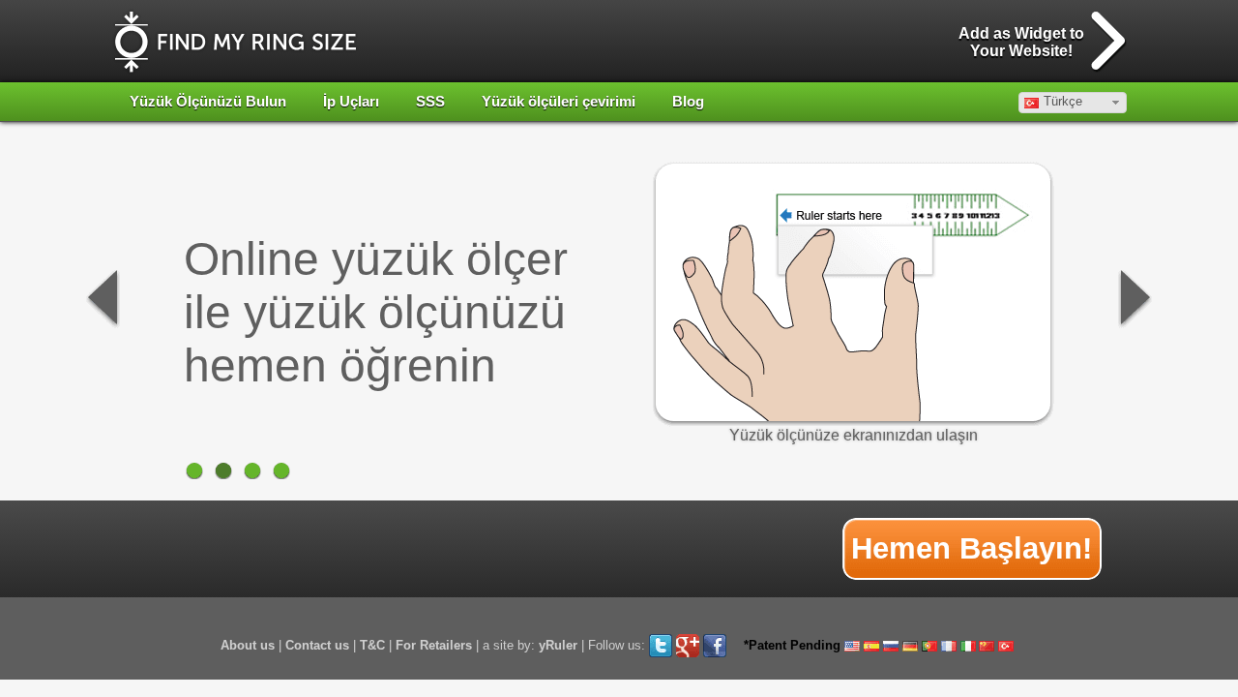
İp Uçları (351, 101)
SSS (430, 101)
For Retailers (434, 645)
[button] (1072, 102)
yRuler (558, 645)
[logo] (235, 42)
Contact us (317, 645)
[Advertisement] (470, 548)
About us (248, 645)
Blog (688, 101)
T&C (372, 645)
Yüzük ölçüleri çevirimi (558, 101)
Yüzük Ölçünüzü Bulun (208, 101)
